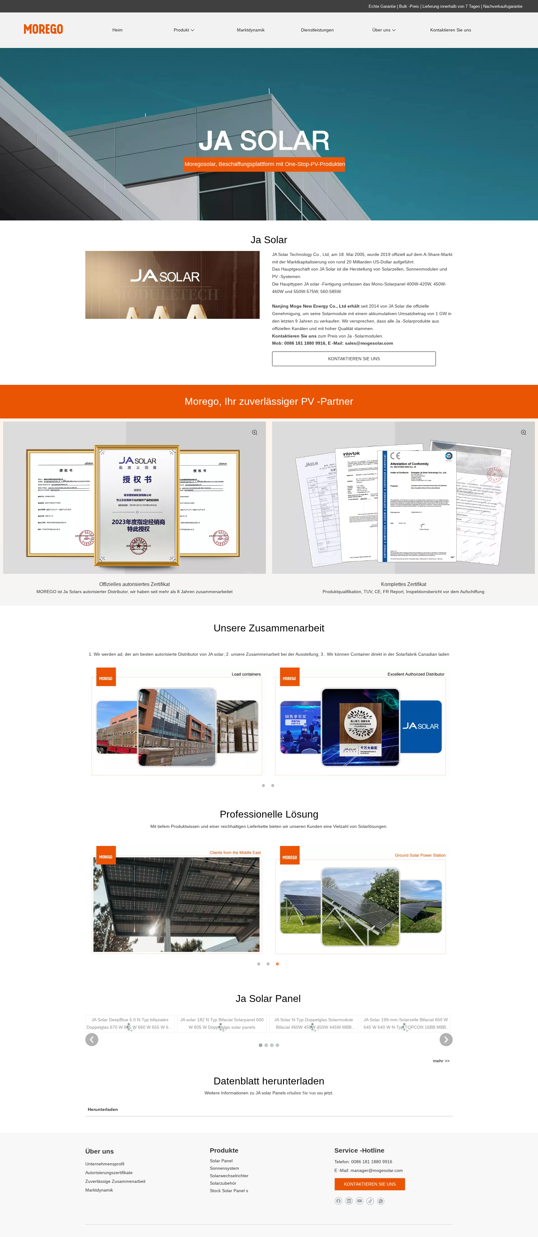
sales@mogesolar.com (369, 343)
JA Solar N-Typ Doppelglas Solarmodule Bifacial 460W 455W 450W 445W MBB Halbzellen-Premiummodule (313, 1024)
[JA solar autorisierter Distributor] (134, 498)
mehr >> (441, 1060)
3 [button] (278, 964)
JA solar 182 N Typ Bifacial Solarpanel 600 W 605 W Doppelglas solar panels (222, 1023)
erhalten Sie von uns (305, 1093)
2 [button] (274, 785)
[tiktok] (370, 1201)
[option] (177, 724)
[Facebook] (338, 1201)
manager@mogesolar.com (377, 1170)
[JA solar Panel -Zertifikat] (403, 498)
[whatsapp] (381, 1201)
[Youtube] (359, 1201)
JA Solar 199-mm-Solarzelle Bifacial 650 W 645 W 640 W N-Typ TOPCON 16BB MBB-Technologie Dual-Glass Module (406, 1024)
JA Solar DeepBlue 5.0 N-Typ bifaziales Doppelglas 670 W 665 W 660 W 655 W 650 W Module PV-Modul (130, 1024)
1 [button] (264, 785)
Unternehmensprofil (104, 1163)
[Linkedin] (349, 1201)
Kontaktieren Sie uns (295, 335)
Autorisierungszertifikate (109, 1172)
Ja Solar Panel (268, 998)
